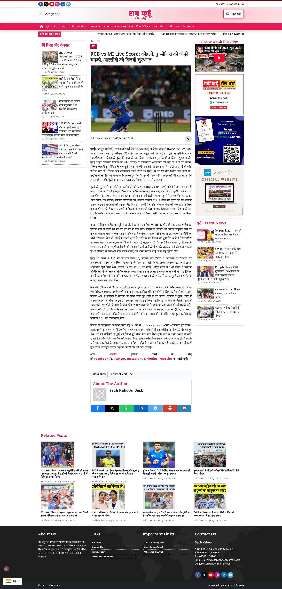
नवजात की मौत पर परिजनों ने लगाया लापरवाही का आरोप (227, 293)
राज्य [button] (64, 27)
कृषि (170, 27)
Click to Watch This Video (219, 42)
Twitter (119, 359)
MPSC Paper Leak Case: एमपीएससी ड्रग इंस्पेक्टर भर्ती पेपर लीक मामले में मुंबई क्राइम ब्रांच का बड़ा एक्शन (62, 129)
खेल (177, 27)
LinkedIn (150, 359)
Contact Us (97, 547)
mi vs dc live (100, 374)
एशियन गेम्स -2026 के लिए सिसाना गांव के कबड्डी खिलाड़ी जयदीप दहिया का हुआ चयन (166, 472)
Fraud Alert (79, 27)
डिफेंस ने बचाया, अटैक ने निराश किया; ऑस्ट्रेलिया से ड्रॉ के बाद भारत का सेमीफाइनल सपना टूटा (166, 514)
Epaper (236, 14)
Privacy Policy (98, 552)
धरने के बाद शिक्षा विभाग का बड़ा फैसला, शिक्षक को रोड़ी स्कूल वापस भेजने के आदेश (62, 85)
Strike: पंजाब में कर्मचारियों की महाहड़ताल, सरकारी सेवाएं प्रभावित (156, 34)
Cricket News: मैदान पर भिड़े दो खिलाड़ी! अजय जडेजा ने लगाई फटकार (214, 514)
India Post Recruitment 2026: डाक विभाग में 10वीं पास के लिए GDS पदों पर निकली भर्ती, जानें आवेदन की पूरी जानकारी (62, 60)
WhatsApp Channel (153, 552)
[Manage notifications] (6, 568)
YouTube (165, 359)
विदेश (55, 27)
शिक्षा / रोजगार (143, 27)
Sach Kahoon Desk (126, 390)
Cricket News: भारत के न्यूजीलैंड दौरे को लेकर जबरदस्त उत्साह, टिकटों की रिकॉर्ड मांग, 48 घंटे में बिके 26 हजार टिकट (64, 474)
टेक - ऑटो (159, 27)
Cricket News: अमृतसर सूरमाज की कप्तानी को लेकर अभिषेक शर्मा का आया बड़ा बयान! (64, 514)
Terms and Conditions (102, 556)
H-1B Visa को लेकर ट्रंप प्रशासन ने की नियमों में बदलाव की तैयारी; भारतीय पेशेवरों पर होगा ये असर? (62, 151)
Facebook (101, 359)
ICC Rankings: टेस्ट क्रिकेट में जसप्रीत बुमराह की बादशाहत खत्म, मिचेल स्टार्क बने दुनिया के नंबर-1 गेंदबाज (115, 474)
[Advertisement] (219, 379)
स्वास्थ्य (107, 27)
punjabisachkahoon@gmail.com (213, 563)
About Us (96, 542)
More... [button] (187, 27)
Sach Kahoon (53, 585)
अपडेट (113, 354)
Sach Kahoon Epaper (154, 542)
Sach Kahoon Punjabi (154, 547)
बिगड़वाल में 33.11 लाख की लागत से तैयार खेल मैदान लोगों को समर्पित (93, 34)
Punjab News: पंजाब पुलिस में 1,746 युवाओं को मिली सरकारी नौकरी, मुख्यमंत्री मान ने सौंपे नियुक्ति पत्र (235, 34)
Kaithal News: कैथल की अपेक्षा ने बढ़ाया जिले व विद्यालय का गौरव (115, 514)
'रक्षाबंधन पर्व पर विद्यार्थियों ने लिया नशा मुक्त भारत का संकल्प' (227, 312)
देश (47, 27)
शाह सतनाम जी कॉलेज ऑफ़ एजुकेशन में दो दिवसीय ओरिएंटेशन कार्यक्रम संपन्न (61, 107)
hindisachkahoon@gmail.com (223, 559)
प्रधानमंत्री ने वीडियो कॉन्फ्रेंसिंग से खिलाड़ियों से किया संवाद (216, 472)
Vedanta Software (233, 585)
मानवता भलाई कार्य (123, 27)
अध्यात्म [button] (94, 27)
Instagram (134, 359)
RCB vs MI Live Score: (122, 374)
